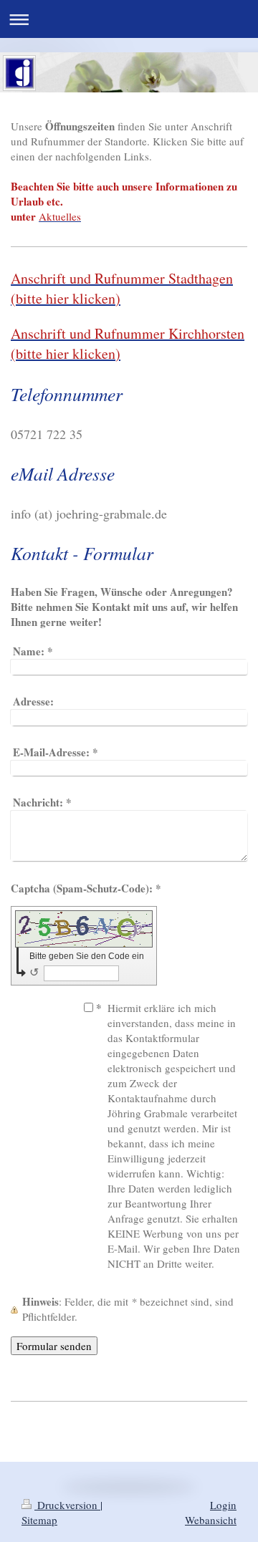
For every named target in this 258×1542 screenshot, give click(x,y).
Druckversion (67, 1505)
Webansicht (210, 1520)
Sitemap (39, 1520)
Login (223, 1505)
